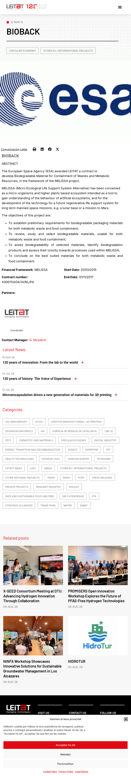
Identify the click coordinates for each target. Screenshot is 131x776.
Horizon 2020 (51, 458)
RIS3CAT (74, 486)
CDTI (8, 440)
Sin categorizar (73, 496)
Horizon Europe (78, 458)
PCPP (81, 477)
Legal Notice (81, 771)
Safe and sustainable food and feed (29, 496)
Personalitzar (65, 763)
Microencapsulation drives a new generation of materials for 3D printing (57, 395)
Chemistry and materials (36, 440)
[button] (126, 719)
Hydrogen (103, 458)
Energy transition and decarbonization (32, 449)
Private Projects (16, 486)
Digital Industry (105, 440)
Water (68, 505)
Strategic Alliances (18, 505)
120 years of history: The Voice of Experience (37, 379)
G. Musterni (37, 340)
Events (72, 449)
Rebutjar (65, 754)
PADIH (51, 477)
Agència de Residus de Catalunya (75, 431)
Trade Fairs (48, 505)
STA (94, 496)
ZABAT (84, 505)
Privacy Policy (66, 771)
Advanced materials (19, 431)
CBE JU (109, 431)
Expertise (91, 449)
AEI (43, 431)
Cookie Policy (50, 771)
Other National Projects (22, 477)
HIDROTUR (76, 661)
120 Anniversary (16, 421)
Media (48, 468)
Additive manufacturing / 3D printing (76, 421)
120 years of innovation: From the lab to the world (40, 362)
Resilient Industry (48, 486)
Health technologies (19, 458)
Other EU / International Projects (68, 50)
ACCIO (39, 421)
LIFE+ (33, 468)
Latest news (13, 468)
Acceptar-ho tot (65, 745)
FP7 (108, 449)
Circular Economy (22, 50)
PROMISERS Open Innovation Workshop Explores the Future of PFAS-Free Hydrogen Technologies (96, 596)
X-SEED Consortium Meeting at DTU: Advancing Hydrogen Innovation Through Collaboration (33, 596)
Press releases (102, 477)
